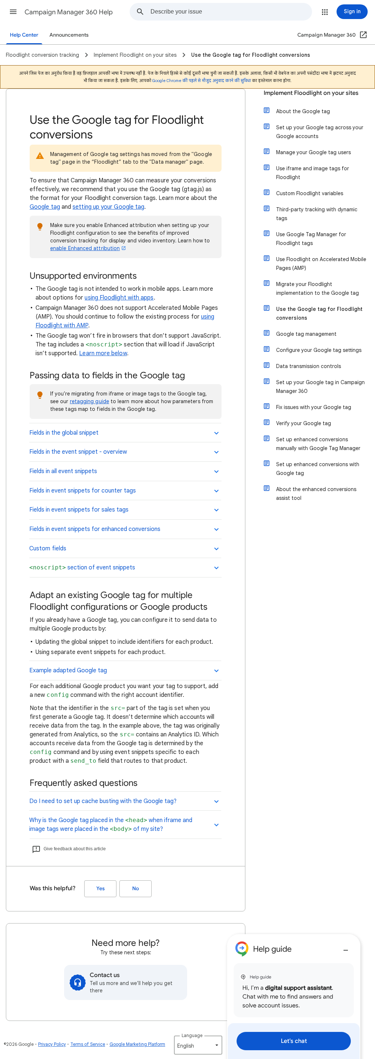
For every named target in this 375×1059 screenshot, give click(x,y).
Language (192, 1035)
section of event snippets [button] (82, 567)
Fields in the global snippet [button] (64, 432)
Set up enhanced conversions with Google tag (317, 468)
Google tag (45, 207)
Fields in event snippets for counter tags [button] (82, 490)
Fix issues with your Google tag (313, 407)
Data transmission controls (308, 366)
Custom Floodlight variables (309, 193)
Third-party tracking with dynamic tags (316, 214)
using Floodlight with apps (119, 297)
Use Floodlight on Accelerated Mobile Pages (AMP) (321, 263)
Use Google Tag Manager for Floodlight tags (311, 238)
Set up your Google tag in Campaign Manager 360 (320, 386)
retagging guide (89, 401)
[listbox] (198, 1045)
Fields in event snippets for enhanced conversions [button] (94, 529)
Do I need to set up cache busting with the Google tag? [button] (103, 801)
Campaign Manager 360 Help (69, 12)
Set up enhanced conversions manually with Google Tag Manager (318, 444)
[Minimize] (346, 947)
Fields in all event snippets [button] (63, 471)
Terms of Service (87, 1044)
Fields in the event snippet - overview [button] (78, 452)
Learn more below (103, 353)
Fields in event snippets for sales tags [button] (79, 509)
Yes (100, 888)
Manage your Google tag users (313, 152)
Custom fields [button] (47, 548)
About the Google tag (303, 111)
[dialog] (293, 996)
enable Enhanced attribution (85, 248)
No (135, 888)
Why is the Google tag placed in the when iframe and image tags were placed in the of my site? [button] (110, 825)
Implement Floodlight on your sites (311, 93)
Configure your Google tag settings (318, 350)
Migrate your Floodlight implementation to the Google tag (317, 288)
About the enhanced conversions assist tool (316, 493)
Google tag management (306, 334)
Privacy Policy (52, 1044)
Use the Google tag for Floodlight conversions (319, 313)
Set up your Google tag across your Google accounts (319, 132)
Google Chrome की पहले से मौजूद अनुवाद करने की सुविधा (201, 80)
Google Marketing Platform (137, 1044)
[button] (13, 12)
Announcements (69, 35)
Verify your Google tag (303, 423)
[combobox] (231, 11)
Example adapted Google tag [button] (68, 670)
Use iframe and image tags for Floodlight (312, 173)
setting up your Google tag (108, 207)
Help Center (24, 35)
